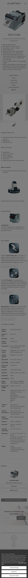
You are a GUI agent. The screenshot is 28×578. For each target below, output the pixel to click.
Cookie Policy (20, 563)
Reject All (14, 572)
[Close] (26, 551)
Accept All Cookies (14, 575)
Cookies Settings (14, 567)
